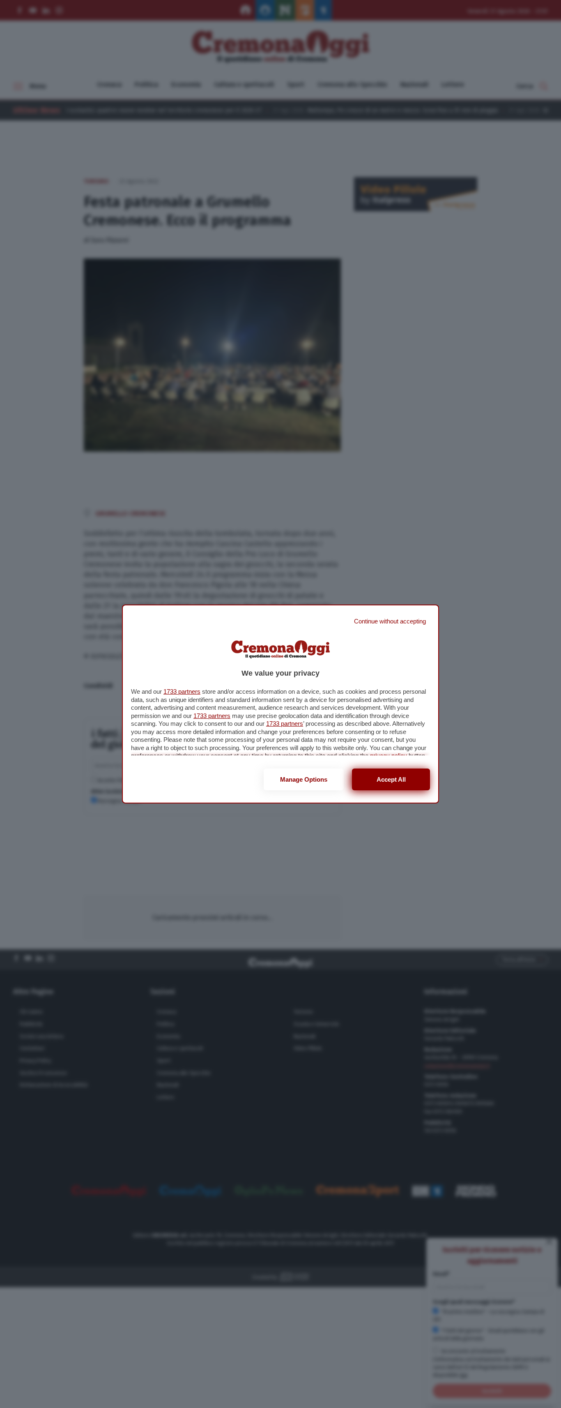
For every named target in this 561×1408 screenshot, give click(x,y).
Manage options (303, 779)
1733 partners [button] (181, 691)
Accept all (391, 779)
